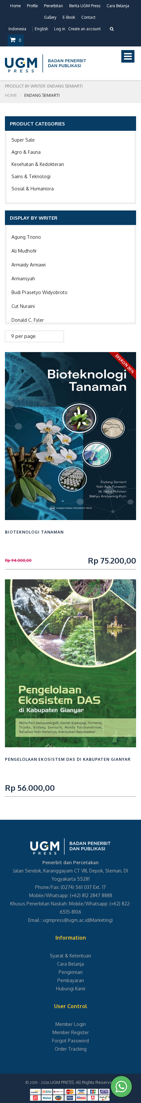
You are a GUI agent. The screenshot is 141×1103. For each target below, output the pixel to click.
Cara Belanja (118, 5)
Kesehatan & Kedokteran (37, 164)
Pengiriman (71, 972)
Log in (59, 28)
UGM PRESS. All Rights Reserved (82, 1082)
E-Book (69, 17)
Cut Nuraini (23, 306)
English (41, 28)
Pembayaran (70, 980)
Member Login (70, 1024)
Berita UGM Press (84, 5)
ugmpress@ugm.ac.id (66, 920)
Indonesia (17, 28)
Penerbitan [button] (53, 5)
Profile (32, 5)
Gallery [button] (50, 17)
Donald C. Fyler (27, 320)
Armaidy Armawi (28, 264)
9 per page (23, 336)
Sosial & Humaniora (32, 188)
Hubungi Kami (70, 988)
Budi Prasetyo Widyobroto (39, 292)
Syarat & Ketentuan (70, 955)
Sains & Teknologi (30, 176)
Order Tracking (71, 1049)
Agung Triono (26, 237)
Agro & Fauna (26, 152)
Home (15, 5)
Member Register (70, 1032)
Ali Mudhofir (24, 251)
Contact (88, 17)
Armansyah (23, 278)
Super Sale (23, 140)
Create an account (84, 28)
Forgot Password (70, 1040)
